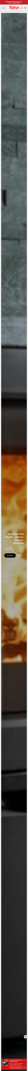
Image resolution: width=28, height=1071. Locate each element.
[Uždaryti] (25, 1060)
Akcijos (20, 555)
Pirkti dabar (10, 555)
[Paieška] (21, 8)
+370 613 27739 (16, 3)
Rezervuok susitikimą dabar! (13, 1)
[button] (25, 1037)
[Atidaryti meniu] (3, 8)
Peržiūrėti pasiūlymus (16, 1067)
